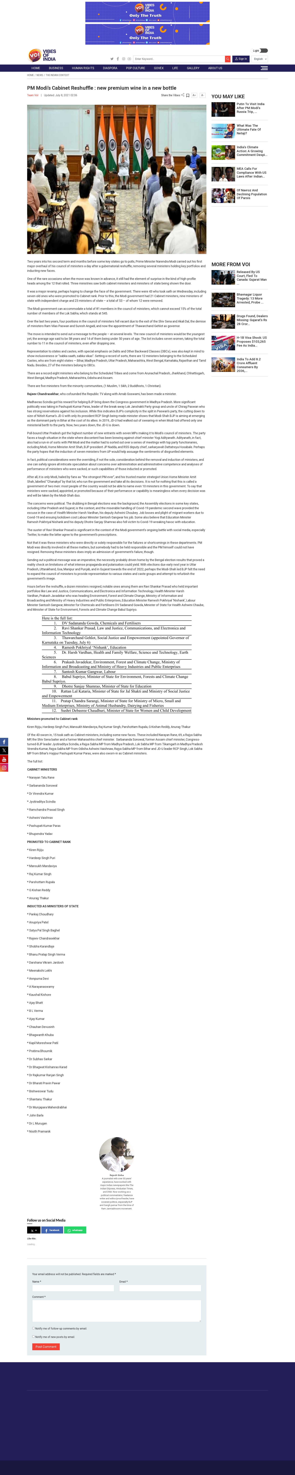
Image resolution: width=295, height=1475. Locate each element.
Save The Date (219, 1401)
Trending (35, 1401)
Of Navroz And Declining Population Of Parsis (252, 194)
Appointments (139, 1414)
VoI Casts (216, 1414)
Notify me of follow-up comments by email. (61, 1328)
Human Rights (81, 1397)
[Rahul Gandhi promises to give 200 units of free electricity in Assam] (223, 277)
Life (186, 1397)
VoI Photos (217, 1423)
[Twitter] (112, 59)
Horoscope (193, 1401)
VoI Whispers (138, 1406)
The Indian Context (57, 75)
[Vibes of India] (41, 55)
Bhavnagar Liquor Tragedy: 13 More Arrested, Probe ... (250, 298)
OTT (118, 1410)
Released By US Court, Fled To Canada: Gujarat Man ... (252, 277)
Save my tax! (62, 1418)
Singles (191, 1427)
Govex (131, 1397)
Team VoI (33, 95)
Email (123, 1281)
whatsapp (77, 1230)
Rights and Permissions (243, 1431)
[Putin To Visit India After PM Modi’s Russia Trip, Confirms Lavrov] (223, 109)
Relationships (194, 1414)
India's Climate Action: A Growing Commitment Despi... (252, 151)
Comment (39, 1297)
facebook (54, 1230)
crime (34, 1418)
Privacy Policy (101, 1466)
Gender (191, 1410)
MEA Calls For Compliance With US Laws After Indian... (251, 173)
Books (119, 1414)
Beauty (191, 1448)
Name (36, 1281)
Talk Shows (217, 1406)
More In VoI (234, 1397)
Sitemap (118, 1466)
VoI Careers (237, 1427)
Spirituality (193, 1453)
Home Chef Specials (167, 1401)
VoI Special (37, 1423)
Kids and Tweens (197, 1440)
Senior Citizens (195, 1423)
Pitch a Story (237, 1414)
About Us (54, 1466)
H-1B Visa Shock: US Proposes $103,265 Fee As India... (252, 341)
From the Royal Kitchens (170, 1406)
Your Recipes (163, 1410)
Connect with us (248, 1379)
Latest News (38, 1406)
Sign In (243, 58)
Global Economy (64, 1410)
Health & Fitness (196, 1436)
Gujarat (35, 1414)
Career (41, 1466)
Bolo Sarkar (137, 1410)
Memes (215, 1418)
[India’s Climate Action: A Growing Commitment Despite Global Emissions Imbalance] (223, 152)
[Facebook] (118, 59)
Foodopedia (159, 1397)
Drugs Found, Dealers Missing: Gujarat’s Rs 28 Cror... (252, 320)
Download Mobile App (248, 1468)
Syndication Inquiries (242, 1423)
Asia (95, 1406)
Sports (191, 1444)
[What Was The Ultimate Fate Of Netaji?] (223, 130)
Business (57, 1397)
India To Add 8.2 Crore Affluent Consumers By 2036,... (249, 365)
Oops (233, 1418)
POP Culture (120, 1397)
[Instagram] (124, 59)
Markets (59, 1414)
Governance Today (141, 1401)
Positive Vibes (38, 1427)
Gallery (211, 1397)
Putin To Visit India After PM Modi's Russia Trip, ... (250, 108)
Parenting (192, 1418)
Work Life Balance (197, 1431)
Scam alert (236, 1410)
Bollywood (122, 1401)
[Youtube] (129, 59)
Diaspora (95, 1397)
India (57, 1401)
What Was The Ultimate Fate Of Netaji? (249, 129)
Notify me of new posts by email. (55, 1337)
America (98, 1401)
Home (30, 75)
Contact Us (69, 1466)
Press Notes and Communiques (248, 1406)
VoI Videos (217, 1410)
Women (191, 1406)
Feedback (85, 1466)
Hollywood (122, 1406)
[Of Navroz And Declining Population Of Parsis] (223, 195)
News (40, 75)
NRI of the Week (103, 1410)
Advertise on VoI (239, 1401)
